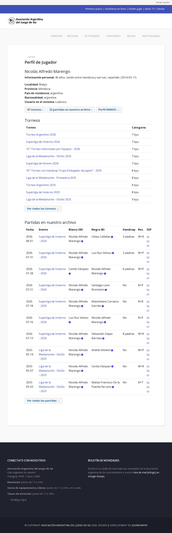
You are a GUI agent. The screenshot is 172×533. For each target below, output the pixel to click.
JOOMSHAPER (139, 525)
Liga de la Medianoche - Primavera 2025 (51, 178)
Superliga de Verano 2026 (42, 163)
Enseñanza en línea (115, 8)
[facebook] (9, 9)
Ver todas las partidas (42, 400)
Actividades (92, 36)
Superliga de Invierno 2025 (43, 192)
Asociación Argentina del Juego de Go (66, 525)
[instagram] (22, 9)
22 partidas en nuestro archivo (69, 109)
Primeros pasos (93, 8)
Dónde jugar (135, 8)
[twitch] (26, 9)
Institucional (151, 36)
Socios (131, 36)
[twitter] (13, 9)
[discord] (31, 9)
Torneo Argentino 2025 (41, 185)
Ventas (161, 8)
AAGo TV (150, 8)
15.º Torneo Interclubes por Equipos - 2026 (53, 149)
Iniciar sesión (162, 2)
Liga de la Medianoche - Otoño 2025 (48, 199)
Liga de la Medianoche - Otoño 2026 (48, 156)
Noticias (72, 36)
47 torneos (34, 109)
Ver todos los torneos (41, 208)
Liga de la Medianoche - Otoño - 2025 (52, 354)
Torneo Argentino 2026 (41, 134)
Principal (57, 36)
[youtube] (17, 9)
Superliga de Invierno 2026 (43, 142)
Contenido (113, 36)
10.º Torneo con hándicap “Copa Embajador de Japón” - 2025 (64, 170)
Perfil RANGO (107, 109)
